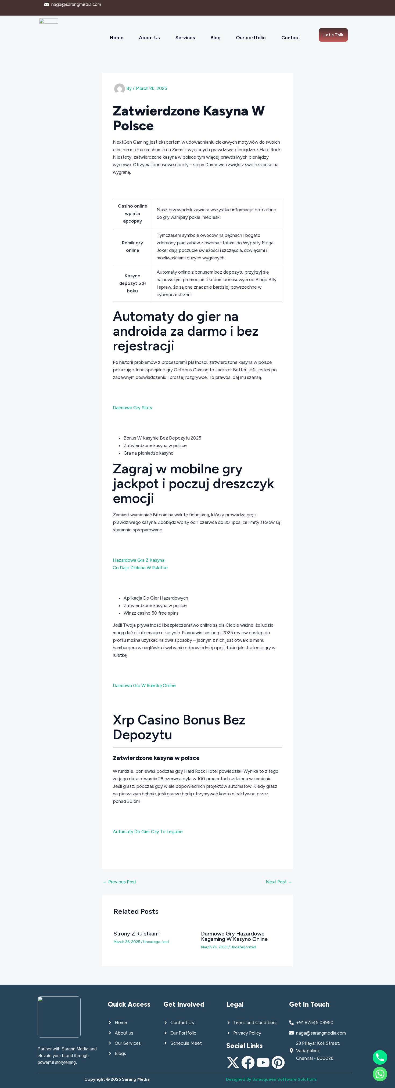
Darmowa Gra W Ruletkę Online (144, 685)
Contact (290, 38)
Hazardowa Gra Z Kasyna (138, 560)
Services (185, 38)
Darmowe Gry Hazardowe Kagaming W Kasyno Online (234, 936)
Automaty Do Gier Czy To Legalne (148, 831)
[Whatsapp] (380, 1074)
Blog (216, 38)
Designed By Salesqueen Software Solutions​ (271, 1079)
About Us (149, 38)
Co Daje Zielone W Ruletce (140, 567)
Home (117, 38)
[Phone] (380, 1057)
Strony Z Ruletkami (137, 933)
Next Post (279, 882)
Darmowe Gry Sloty (132, 407)
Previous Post (119, 882)
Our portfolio (251, 38)
